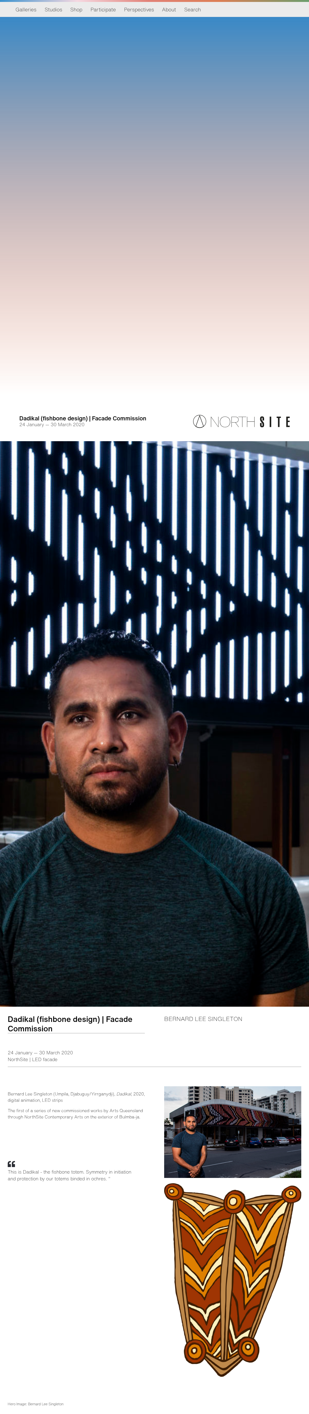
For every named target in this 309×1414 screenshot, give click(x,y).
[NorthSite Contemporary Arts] (241, 427)
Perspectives (139, 9)
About (169, 9)
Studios (53, 9)
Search (192, 9)
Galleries (25, 9)
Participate (103, 9)
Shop (76, 9)
